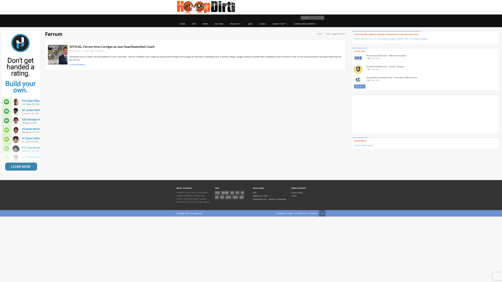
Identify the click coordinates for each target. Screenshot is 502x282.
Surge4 (290, 213)
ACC (217, 193)
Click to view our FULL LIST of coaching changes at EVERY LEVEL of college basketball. (390, 39)
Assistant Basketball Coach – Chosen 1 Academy (385, 66)
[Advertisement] (305, 6)
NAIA (235, 197)
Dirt (194, 24)
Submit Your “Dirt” (260, 196)
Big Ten (225, 193)
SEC (241, 197)
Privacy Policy (297, 192)
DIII (222, 197)
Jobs (250, 24)
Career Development (304, 24)
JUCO (228, 197)
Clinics (262, 24)
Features (218, 24)
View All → (359, 86)
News (205, 24)
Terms (294, 196)
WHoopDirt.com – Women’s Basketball (269, 199)
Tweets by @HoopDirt (363, 145)
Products (235, 24)
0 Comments (99, 51)
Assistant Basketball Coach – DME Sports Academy (386, 55)
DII (217, 197)
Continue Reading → (78, 64)
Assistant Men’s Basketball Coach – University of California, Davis (391, 77)
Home (182, 24)
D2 (232, 193)
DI (242, 193)
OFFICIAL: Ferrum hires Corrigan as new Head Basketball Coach (112, 46)
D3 (237, 193)
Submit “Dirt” (279, 24)
